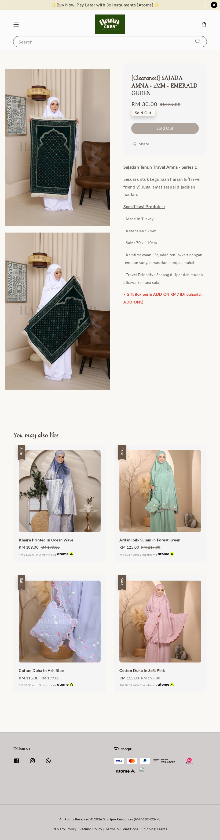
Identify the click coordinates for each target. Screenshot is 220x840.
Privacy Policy (65, 829)
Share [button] (144, 144)
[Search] (198, 41)
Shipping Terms (154, 829)
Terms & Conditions (122, 829)
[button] (16, 24)
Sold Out (165, 128)
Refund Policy (90, 829)
